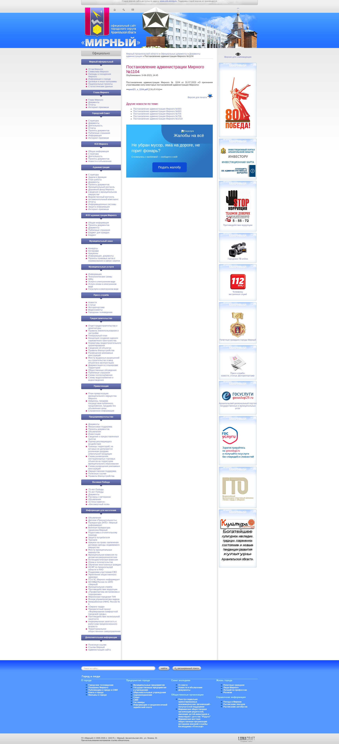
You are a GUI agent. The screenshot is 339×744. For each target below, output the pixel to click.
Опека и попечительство (100, 562)
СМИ (135, 700)
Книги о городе (96, 692)
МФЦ (90, 279)
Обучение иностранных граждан (104, 564)
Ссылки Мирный (96, 647)
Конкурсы (93, 248)
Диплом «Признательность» (102, 520)
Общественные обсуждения (102, 370)
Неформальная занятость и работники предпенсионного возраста (102, 624)
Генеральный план (97, 335)
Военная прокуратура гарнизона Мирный (99, 528)
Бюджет (92, 235)
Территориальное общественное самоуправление (104, 630)
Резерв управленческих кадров (103, 599)
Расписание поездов (234, 704)
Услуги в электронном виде (101, 281)
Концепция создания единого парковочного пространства (103, 339)
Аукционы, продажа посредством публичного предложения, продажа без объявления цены (102, 405)
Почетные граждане (234, 685)
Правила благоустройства (101, 350)
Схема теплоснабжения (100, 375)
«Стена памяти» (96, 502)
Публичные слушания (99, 133)
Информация (95, 135)
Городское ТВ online (238, 259)
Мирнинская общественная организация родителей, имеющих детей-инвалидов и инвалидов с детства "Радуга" (194, 713)
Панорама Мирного (98, 687)
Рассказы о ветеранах (99, 497)
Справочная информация (101, 411)
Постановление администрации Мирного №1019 (158, 119)
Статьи (92, 305)
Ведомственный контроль (101, 197)
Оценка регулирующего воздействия (100, 442)
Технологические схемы (100, 276)
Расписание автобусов (235, 707)
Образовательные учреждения (149, 692)
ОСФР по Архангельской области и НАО (100, 568)
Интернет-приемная (98, 107)
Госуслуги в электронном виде (103, 289)
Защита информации (99, 207)
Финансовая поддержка (100, 426)
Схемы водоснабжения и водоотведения (100, 378)
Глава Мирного (95, 100)
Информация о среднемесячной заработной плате (150, 706)
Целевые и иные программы (102, 81)
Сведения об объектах (99, 348)
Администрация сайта (99, 650)
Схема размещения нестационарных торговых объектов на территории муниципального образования (103, 460)
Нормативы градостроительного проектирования (104, 344)
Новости (92, 302)
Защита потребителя (99, 537)
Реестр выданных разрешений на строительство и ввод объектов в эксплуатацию (103, 360)
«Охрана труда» (96, 606)
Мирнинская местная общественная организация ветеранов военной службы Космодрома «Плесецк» (192, 723)
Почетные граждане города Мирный (237, 340)
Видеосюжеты (95, 310)
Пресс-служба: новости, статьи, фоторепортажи (237, 374)
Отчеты (92, 105)
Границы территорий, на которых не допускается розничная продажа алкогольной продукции (100, 450)
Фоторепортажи (96, 307)
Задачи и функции (97, 177)
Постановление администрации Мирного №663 (157, 111)
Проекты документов (98, 130)
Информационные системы (102, 204)
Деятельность (95, 125)
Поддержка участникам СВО (102, 572)
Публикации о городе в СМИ (103, 690)
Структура (93, 120)
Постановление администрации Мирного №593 (157, 109)
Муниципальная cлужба (100, 587)
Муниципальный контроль (101, 187)
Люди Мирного (231, 687)
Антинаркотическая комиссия (103, 560)
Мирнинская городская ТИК (102, 597)
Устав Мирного (95, 69)
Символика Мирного (98, 71)
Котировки (93, 251)
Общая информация (98, 151)
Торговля (92, 540)
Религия (227, 692)
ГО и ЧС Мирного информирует (104, 579)
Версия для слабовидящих (237, 57)
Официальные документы (174, 54)
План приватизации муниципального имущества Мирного (102, 396)
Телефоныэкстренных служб (238, 293)
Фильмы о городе (97, 695)
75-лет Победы (96, 489)
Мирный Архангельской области (142, 54)
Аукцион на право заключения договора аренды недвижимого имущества (104, 545)
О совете (183, 685)
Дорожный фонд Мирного (101, 189)
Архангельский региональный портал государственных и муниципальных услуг (238, 406)
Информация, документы (101, 256)
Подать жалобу (169, 167)
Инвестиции (94, 434)
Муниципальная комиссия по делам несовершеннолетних (102, 556)
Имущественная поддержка (102, 471)
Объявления (94, 431)
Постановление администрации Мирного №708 (157, 116)
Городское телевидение (100, 312)
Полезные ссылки (97, 473)
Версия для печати (197, 97)
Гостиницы (139, 702)
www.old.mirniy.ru (168, 1)
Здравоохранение (142, 695)
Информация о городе (99, 79)
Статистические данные (100, 86)
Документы (93, 102)
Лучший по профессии (235, 690)
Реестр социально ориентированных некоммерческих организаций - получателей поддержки (194, 703)
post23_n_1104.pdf (138, 89)
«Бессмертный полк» (99, 504)
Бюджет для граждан (98, 232)
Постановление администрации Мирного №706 (157, 114)
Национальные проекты (100, 84)
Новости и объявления (99, 161)
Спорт (136, 697)
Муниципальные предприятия (149, 685)
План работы (95, 179)
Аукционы (93, 253)
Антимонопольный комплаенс (103, 199)
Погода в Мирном (232, 702)
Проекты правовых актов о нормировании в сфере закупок (104, 259)
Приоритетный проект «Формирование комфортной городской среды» (103, 611)
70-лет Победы (96, 492)
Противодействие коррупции (102, 589)
